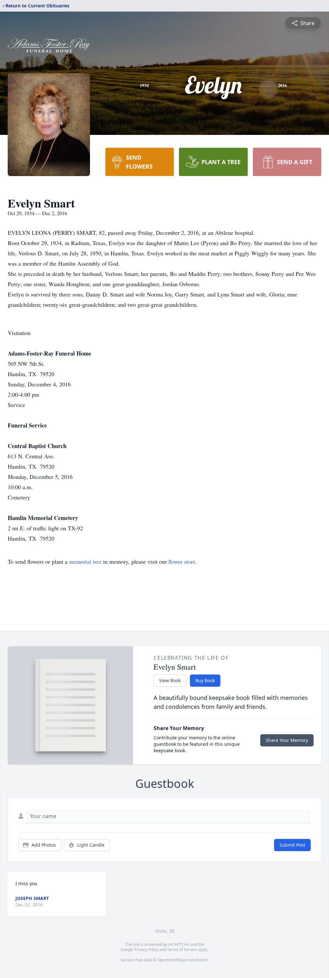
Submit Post (292, 845)
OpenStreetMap (171, 960)
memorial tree (85, 561)
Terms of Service (182, 949)
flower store (181, 561)
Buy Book (205, 680)
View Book (170, 680)
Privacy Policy (146, 949)
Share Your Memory (287, 740)
